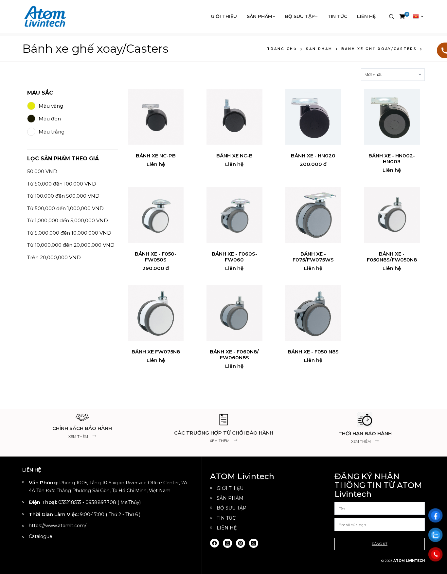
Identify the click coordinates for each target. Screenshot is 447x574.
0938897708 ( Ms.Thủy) (113, 502)
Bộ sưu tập (300, 16)
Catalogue (40, 536)
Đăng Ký (379, 544)
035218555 (69, 502)
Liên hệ (366, 16)
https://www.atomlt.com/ (57, 526)
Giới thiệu (224, 16)
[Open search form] (391, 16)
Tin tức (337, 16)
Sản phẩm (259, 16)
